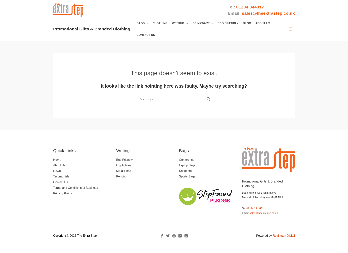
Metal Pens (123, 170)
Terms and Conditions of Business (75, 187)
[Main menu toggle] (290, 29)
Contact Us (60, 182)
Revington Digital (284, 235)
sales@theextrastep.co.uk (264, 213)
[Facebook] (162, 236)
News (57, 170)
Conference (186, 159)
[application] (146, 23)
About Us (59, 165)
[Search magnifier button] (208, 99)
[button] (142, 23)
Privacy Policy (62, 193)
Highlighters (124, 165)
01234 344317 (254, 208)
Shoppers (185, 170)
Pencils (121, 176)
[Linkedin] (180, 236)
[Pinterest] (186, 236)
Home (57, 159)
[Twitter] (168, 236)
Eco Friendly (124, 159)
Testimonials (61, 176)
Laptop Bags (187, 165)
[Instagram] (174, 236)
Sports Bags (187, 176)
